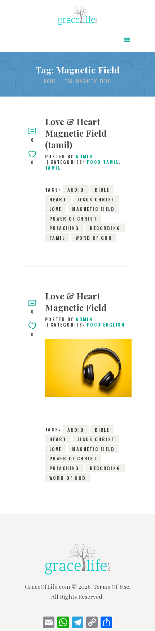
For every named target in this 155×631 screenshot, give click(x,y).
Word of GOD (94, 237)
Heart (57, 199)
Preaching (64, 228)
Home (50, 81)
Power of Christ (73, 218)
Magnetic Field (93, 209)
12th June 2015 (88, 381)
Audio (75, 190)
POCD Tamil (103, 162)
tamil (57, 237)
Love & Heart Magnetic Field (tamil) (76, 133)
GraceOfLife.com (47, 586)
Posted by (69, 156)
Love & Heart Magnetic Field (76, 301)
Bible (102, 190)
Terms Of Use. (111, 586)
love (55, 209)
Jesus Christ (96, 199)
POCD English (106, 324)
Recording (105, 228)
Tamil (53, 168)
